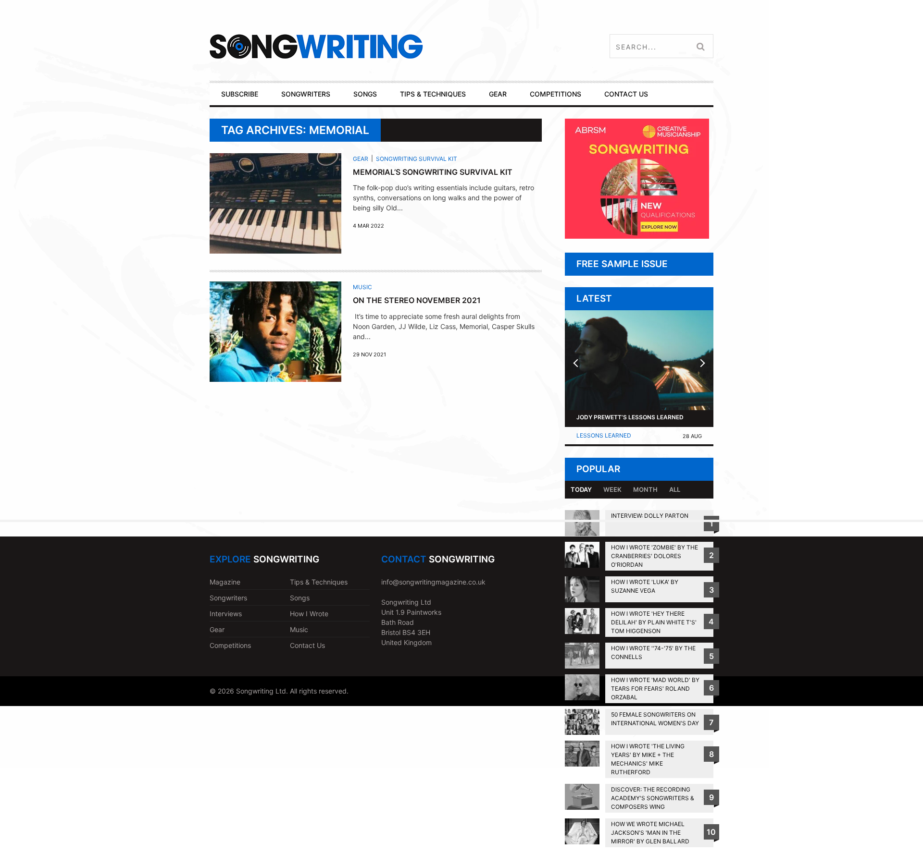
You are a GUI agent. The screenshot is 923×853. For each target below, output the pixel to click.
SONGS (365, 94)
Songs (300, 598)
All (674, 489)
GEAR (498, 94)
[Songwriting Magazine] (373, 46)
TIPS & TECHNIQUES (433, 94)
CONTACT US (626, 94)
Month (645, 489)
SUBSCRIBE (239, 94)
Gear (360, 158)
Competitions (230, 645)
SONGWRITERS (305, 94)
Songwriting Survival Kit (416, 158)
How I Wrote (309, 613)
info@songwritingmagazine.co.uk (433, 582)
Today (581, 489)
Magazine (225, 582)
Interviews (226, 613)
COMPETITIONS (555, 94)
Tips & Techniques (319, 582)
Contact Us (307, 645)
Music (362, 287)
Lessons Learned (603, 435)
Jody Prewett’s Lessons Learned (630, 417)
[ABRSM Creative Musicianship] (637, 236)
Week (612, 489)
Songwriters (228, 598)
